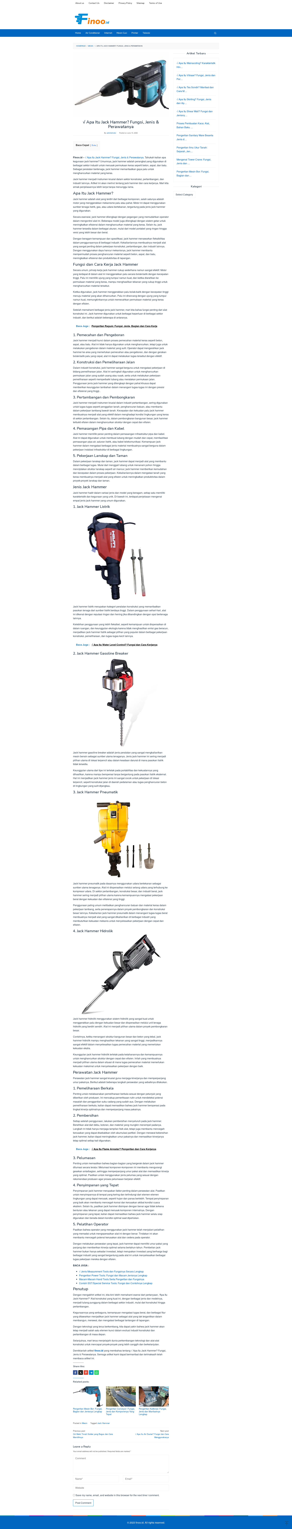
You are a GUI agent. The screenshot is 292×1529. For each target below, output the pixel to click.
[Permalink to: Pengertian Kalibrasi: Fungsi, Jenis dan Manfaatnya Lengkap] (154, 1396)
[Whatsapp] (96, 1372)
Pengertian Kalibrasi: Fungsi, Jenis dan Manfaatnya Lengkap (153, 1411)
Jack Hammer (103, 1423)
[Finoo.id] (92, 18)
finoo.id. (140, 1522)
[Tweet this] (80, 1372)
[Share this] (75, 1372)
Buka (94, 145)
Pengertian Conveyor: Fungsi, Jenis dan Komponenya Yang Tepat (120, 1411)
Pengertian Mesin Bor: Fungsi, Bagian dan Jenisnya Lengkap (87, 1410)
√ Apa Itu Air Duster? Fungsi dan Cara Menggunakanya (152, 1434)
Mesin (84, 1423)
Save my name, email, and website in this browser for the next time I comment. (117, 1495)
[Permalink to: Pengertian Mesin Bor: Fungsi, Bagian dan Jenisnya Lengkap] (88, 1396)
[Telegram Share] (91, 1372)
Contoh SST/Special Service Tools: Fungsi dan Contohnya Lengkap (115, 1283)
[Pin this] (86, 1372)
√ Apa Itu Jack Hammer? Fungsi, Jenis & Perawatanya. (114, 157)
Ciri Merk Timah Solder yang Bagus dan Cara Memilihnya (93, 1434)
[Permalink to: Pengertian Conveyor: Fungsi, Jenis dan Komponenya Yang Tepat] (121, 1396)
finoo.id (98, 1350)
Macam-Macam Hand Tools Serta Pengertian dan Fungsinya (111, 1279)
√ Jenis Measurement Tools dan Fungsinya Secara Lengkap (111, 1271)
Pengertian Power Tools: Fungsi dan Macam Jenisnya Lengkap (113, 1275)
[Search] (215, 33)
